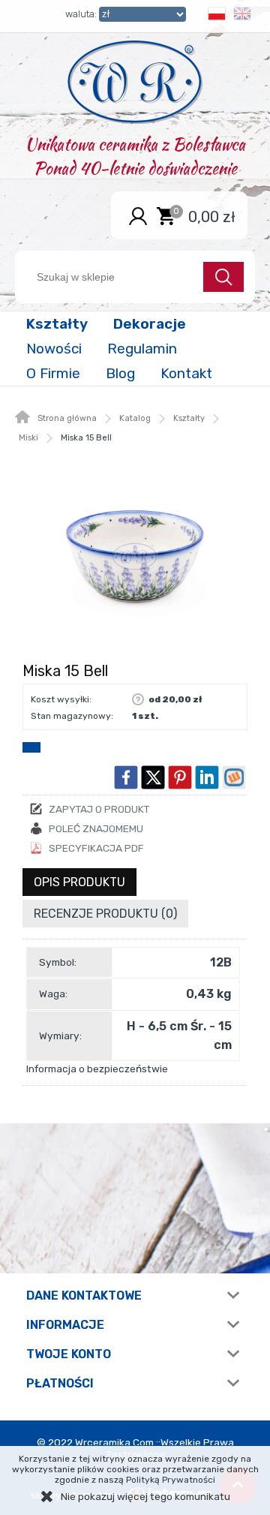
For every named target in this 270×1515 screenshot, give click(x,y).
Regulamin (142, 348)
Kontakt (186, 373)
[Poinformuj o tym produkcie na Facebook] (126, 777)
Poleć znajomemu (96, 828)
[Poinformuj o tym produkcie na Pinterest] (180, 777)
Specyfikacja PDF (96, 848)
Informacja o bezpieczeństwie (97, 1069)
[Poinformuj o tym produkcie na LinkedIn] (207, 777)
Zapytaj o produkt (99, 809)
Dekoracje (149, 323)
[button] (217, 16)
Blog (120, 373)
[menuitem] (58, 323)
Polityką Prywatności (170, 1479)
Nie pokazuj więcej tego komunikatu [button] (145, 1496)
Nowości (54, 348)
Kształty (57, 323)
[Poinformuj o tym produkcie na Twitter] (153, 777)
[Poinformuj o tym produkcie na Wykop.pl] (234, 777)
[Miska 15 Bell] (135, 557)
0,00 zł (212, 216)
